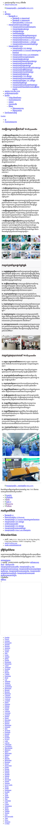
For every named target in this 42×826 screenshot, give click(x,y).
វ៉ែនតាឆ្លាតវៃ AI (13, 16)
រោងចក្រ (11, 102)
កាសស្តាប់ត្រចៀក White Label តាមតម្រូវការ (25, 55)
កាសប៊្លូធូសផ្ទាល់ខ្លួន (18, 31)
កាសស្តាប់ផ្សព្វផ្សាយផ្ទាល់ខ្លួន (21, 29)
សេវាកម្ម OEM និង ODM (12, 91)
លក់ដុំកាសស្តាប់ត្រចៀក (11, 93)
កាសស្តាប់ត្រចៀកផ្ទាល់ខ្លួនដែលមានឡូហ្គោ (25, 35)
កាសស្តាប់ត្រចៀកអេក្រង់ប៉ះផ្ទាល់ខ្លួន (23, 63)
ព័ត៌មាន (11, 106)
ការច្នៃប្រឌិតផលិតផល (15, 97)
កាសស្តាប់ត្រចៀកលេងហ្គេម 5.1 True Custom (26, 40)
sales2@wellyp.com (11, 4)
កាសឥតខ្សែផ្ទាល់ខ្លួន (18, 33)
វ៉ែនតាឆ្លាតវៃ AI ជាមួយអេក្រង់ (21, 20)
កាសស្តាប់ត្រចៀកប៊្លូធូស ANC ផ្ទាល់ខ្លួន (24, 80)
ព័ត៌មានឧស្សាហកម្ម (18, 108)
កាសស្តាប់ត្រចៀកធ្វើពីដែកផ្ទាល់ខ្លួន (22, 70)
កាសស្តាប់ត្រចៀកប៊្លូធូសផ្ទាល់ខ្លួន (22, 65)
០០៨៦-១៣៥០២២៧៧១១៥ (13, 545)
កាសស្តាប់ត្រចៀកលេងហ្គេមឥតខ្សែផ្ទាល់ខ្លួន (25, 85)
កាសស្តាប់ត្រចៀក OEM (16, 46)
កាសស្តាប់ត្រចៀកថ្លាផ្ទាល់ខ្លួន (21, 74)
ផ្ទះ (5, 12)
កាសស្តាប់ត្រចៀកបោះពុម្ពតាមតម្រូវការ (23, 57)
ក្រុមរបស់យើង (13, 104)
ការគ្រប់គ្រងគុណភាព (15, 100)
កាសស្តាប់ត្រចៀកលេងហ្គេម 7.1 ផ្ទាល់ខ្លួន (24, 42)
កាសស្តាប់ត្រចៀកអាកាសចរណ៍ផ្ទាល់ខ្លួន (24, 37)
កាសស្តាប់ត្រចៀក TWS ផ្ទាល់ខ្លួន (22, 76)
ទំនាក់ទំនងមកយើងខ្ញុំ (11, 113)
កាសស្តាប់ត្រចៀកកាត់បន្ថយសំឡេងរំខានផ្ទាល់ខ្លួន (27, 67)
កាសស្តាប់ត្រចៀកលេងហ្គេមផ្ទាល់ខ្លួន (19, 25)
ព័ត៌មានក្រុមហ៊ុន (17, 110)
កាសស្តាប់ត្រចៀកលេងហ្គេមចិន (10, 567)
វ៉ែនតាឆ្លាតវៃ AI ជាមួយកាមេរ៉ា (21, 18)
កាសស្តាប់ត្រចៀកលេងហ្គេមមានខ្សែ (19, 571)
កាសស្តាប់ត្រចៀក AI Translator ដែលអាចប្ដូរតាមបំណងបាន (22, 519)
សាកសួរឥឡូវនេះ (5, 560)
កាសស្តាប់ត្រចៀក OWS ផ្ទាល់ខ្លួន (22, 48)
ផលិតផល (8, 14)
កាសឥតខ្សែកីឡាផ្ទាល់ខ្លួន (20, 82)
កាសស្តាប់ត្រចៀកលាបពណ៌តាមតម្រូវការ (24, 27)
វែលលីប (7, 95)
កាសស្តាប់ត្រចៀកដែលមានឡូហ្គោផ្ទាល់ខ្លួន (25, 61)
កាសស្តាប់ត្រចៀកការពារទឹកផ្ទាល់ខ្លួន (23, 72)
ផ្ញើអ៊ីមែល (3, 579)
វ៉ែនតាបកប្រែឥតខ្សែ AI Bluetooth (22, 22)
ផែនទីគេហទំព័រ (9, 564)
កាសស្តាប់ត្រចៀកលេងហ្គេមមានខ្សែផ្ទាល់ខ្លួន (25, 44)
